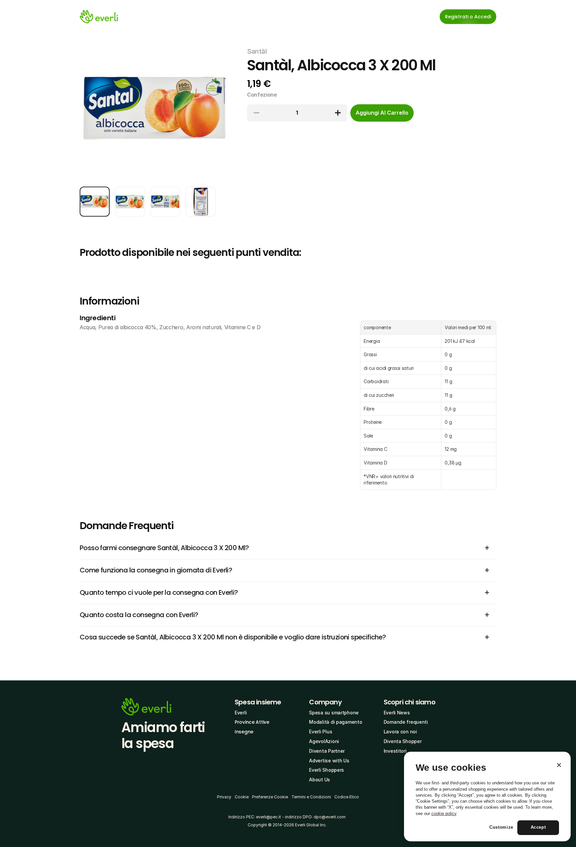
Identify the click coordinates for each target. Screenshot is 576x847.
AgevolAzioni (324, 741)
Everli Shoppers (326, 770)
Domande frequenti (406, 722)
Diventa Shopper (403, 741)
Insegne (244, 731)
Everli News (397, 712)
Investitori (395, 751)
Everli (241, 712)
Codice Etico (346, 796)
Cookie (242, 796)
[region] (487, 797)
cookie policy (444, 813)
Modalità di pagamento (335, 722)
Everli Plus (320, 731)
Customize (501, 827)
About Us (319, 779)
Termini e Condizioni (311, 796)
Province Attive (252, 722)
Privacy (224, 796)
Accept (538, 827)
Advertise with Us (329, 760)
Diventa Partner (327, 751)
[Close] (559, 765)
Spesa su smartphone (334, 712)
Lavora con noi (400, 731)
